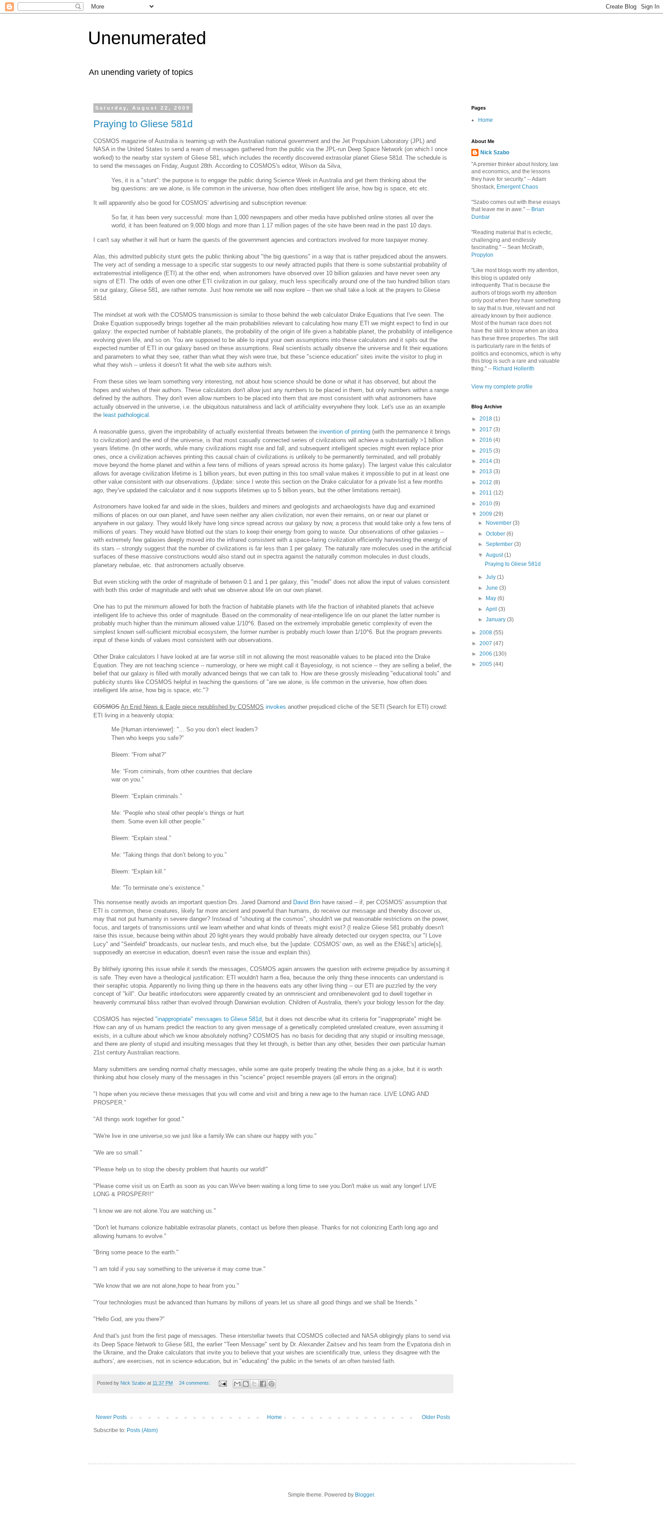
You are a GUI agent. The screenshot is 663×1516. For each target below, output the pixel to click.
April (492, 609)
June (492, 588)
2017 (486, 429)
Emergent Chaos (517, 187)
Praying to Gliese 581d (143, 123)
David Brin (307, 902)
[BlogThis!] (245, 1383)
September (500, 544)
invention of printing (344, 431)
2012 (486, 482)
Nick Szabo (494, 152)
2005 (486, 664)
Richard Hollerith (513, 368)
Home (274, 1417)
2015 (486, 451)
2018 (486, 419)
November (499, 523)
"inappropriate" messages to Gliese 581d (208, 1019)
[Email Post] (222, 1383)
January (496, 619)
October (496, 534)
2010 (486, 503)
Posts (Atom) (142, 1430)
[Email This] (237, 1383)
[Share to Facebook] (262, 1383)
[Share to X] (254, 1383)
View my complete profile (502, 387)
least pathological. (127, 414)
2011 (486, 493)
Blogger (364, 1495)
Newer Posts (111, 1417)
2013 (486, 471)
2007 (486, 643)
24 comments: (195, 1383)
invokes (276, 706)
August (495, 555)
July (491, 577)
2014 (486, 461)
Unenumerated (147, 38)
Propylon (482, 255)
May (491, 598)
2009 (486, 514)
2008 (486, 632)
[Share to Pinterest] (271, 1383)
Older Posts (436, 1417)
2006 (486, 654)
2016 (486, 440)
